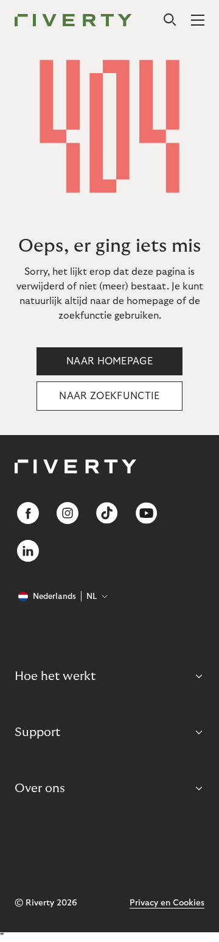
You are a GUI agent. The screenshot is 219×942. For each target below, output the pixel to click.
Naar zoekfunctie (109, 396)
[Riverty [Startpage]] (73, 21)
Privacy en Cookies (167, 903)
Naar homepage (109, 361)
